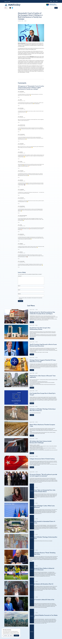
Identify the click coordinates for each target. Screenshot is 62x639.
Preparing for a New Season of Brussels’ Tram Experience (43, 376)
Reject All (11, 635)
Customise (5, 635)
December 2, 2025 (22, 92)
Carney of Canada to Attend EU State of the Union (42, 600)
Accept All (16, 635)
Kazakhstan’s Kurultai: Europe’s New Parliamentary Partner (40, 328)
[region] (11, 632)
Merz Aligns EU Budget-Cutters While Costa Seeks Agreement (42, 506)
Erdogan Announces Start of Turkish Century (42, 459)
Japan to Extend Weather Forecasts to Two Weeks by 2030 (44, 616)
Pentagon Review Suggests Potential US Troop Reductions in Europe (43, 360)
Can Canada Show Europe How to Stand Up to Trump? (42, 394)
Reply (18, 97)
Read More (31, 322)
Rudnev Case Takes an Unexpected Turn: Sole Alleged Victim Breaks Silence (42, 490)
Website (19, 293)
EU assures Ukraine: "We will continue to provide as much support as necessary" (43, 475)
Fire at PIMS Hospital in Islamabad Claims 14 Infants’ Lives (42, 522)
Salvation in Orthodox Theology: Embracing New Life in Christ (43, 537)
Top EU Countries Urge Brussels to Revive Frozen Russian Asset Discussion (43, 345)
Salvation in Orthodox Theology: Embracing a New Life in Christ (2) (43, 409)
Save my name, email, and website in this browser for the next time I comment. (30, 298)
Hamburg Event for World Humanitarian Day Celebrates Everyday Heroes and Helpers (42, 312)
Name (19, 285)
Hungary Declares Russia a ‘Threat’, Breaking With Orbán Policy (42, 553)
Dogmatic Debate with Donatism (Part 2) (41, 584)
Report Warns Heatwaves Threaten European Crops (42, 425)
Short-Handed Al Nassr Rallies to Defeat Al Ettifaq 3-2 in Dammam (42, 569)
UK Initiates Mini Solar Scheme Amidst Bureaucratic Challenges (40, 441)
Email (19, 289)
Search (56, 7)
